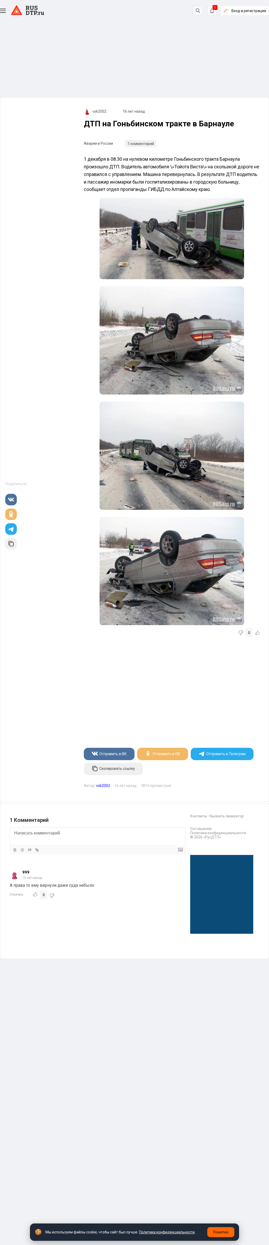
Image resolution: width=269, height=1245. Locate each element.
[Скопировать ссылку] (11, 543)
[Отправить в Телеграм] (11, 529)
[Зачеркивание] (22, 850)
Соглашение (201, 829)
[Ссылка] (37, 850)
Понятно (221, 1232)
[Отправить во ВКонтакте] (11, 499)
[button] (3, 11)
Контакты (198, 816)
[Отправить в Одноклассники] (11, 514)
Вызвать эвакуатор (227, 816)
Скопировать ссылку (117, 768)
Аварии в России (98, 143)
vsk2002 (99, 111)
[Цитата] (29, 850)
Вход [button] (248, 11)
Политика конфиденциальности (218, 833)
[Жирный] (15, 850)
